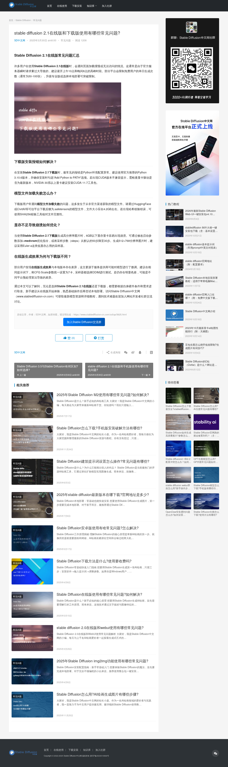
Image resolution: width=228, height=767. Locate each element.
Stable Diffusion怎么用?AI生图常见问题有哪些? (206, 407)
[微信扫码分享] (126, 352)
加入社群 (107, 5)
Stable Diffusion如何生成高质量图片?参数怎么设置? (178, 434)
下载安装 (77, 5)
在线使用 (62, 5)
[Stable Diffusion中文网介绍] (174, 311)
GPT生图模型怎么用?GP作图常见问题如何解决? (206, 460)
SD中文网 (19, 40)
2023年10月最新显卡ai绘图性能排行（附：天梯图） (201, 329)
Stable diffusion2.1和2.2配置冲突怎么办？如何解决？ (178, 460)
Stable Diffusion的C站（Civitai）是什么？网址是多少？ (201, 365)
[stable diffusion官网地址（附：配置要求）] (174, 261)
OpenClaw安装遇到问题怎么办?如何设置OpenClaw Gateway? (178, 513)
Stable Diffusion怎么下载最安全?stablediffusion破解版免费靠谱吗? (178, 407)
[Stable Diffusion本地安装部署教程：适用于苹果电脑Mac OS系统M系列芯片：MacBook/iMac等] (174, 278)
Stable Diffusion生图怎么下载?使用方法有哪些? (206, 513)
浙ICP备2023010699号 (99, 756)
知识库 (90, 5)
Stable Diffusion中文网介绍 (200, 311)
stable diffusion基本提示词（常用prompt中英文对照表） (201, 245)
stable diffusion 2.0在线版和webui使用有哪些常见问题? (100, 627)
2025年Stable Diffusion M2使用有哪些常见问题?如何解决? (103, 394)
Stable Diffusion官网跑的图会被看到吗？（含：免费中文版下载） (206, 434)
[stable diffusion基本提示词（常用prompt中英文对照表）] (174, 244)
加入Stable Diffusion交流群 (84, 322)
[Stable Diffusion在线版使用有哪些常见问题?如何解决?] (32, 605)
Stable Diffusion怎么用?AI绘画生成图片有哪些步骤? (97, 694)
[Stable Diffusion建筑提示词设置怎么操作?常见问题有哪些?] (32, 472)
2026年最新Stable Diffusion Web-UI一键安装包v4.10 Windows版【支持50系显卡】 (201, 214)
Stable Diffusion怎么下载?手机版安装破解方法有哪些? (99, 427)
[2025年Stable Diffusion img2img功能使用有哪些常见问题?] (32, 671)
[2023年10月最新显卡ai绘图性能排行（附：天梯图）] (174, 328)
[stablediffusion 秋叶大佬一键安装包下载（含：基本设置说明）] (174, 228)
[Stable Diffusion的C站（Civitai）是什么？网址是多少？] (174, 361)
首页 (49, 5)
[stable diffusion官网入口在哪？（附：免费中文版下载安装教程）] (174, 295)
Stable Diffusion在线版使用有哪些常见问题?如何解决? (99, 594)
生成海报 (115, 352)
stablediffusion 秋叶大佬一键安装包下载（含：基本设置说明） (201, 231)
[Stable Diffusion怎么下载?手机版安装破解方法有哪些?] (32, 438)
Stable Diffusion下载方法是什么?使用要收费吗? (94, 560)
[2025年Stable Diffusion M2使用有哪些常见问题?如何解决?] (32, 405)
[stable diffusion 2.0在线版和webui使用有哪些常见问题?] (32, 638)
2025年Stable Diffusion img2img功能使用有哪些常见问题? (102, 660)
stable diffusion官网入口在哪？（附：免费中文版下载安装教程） (201, 298)
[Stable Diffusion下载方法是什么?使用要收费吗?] (32, 571)
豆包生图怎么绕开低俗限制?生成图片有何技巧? (202, 346)
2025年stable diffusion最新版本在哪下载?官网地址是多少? (103, 494)
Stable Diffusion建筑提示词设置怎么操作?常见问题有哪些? (103, 461)
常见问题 (66, 40)
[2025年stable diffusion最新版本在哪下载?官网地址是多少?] (32, 505)
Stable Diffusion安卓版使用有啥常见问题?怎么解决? (98, 527)
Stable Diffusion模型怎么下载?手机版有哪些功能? (206, 487)
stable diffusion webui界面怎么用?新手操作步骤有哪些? (178, 487)
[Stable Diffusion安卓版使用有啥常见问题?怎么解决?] (32, 538)
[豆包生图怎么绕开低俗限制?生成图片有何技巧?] (174, 345)
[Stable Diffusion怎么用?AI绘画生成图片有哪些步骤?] (32, 705)
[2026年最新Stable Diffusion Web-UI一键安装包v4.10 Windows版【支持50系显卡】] (174, 211)
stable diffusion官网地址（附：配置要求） (198, 262)
